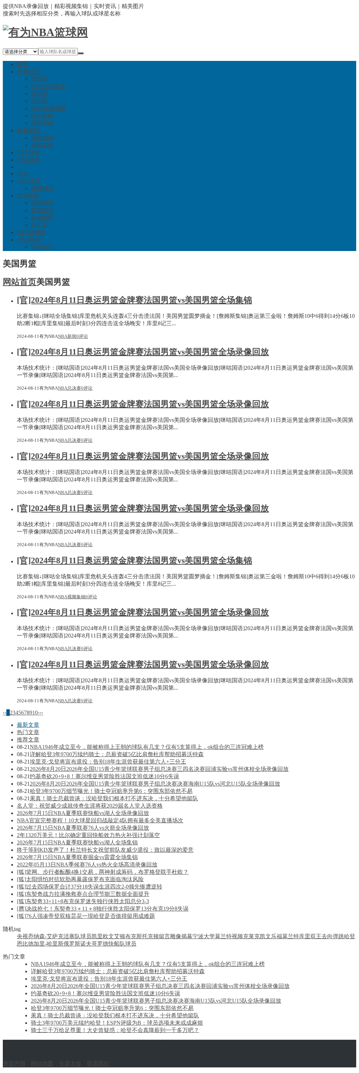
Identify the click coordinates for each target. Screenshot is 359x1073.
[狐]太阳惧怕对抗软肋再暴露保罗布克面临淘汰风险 (80, 879)
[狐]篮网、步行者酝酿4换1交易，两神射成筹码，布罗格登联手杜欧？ (103, 872)
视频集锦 (28, 130)
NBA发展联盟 (48, 108)
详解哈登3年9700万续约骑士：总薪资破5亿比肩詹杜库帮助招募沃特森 (117, 754)
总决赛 (39, 101)
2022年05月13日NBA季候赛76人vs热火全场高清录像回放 (87, 865)
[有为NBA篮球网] (45, 32)
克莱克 (251, 936)
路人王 (39, 225)
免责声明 (14, 1063)
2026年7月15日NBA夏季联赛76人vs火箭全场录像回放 (83, 828)
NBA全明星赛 (48, 86)
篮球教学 (28, 195)
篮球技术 (42, 210)
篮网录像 (42, 123)
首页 (22, 64)
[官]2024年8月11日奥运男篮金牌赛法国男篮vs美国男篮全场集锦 (134, 300)
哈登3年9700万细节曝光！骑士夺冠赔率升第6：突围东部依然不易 (111, 791)
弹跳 (338, 936)
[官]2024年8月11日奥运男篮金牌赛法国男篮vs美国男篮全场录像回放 (143, 351)
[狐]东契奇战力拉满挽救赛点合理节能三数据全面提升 (83, 894)
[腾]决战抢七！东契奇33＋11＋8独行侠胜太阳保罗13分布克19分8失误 (103, 909)
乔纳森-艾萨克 (45, 936)
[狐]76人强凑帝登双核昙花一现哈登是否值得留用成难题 (86, 916)
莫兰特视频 (229, 936)
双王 (315, 936)
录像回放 (28, 72)
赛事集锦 (42, 145)
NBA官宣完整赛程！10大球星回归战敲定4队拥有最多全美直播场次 (100, 820)
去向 (327, 936)
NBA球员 (28, 181)
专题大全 (70, 1063)
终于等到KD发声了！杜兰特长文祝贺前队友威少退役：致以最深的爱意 (105, 850)
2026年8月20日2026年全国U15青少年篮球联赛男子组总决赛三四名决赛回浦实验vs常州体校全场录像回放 (159, 769)
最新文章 (28, 725)
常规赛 (39, 79)
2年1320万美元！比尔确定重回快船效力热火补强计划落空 (88, 835)
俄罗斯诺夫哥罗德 (85, 944)
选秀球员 (42, 188)
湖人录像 (42, 116)
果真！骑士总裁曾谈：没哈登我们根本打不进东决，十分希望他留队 (114, 798)
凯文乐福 (271, 936)
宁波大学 (203, 936)
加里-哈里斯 (48, 944)
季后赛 (39, 94)
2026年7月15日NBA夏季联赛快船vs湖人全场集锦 (77, 842)
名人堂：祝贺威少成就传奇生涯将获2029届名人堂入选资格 (90, 806)
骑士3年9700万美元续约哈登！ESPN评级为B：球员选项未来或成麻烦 (117, 1023)
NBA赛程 (28, 160)
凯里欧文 (103, 936)
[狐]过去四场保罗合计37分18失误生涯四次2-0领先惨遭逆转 (89, 887)
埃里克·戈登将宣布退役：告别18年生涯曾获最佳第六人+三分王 (108, 762)
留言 (164, 936)
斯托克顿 (147, 936)
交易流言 (42, 247)
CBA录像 (28, 152)
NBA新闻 (28, 240)
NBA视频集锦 (72, 596)
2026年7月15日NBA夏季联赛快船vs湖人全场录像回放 (83, 813)
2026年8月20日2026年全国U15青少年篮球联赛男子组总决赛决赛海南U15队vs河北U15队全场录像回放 (155, 784)
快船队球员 (122, 944)
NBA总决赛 (69, 388)
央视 (22, 936)
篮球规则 (42, 203)
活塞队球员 (77, 936)
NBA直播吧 (31, 232)
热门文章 (28, 732)
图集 (22, 173)
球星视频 (42, 138)
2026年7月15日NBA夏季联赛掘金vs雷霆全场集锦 (77, 857)
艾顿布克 (125, 936)
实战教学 (42, 218)
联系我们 (98, 1063)
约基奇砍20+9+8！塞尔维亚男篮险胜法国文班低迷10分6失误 (104, 776)
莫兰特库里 (296, 936)
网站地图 (42, 1063)
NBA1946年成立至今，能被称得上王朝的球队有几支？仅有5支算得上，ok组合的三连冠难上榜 (147, 747)
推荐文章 (28, 740)
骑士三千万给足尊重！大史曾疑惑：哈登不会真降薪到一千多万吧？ (115, 1030)
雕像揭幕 (181, 936)
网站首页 (19, 281)
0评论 (82, 336)
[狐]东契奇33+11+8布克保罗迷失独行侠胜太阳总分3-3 (83, 901)
